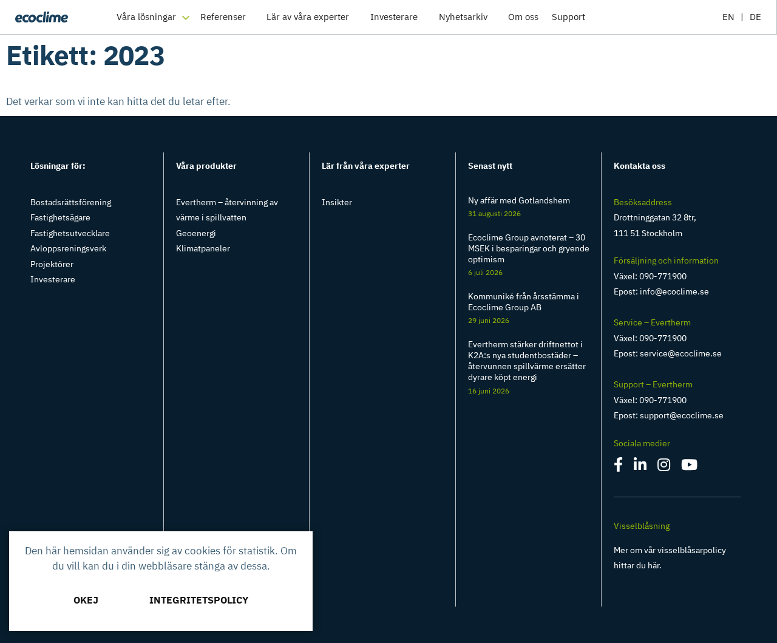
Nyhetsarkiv (463, 16)
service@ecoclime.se (681, 353)
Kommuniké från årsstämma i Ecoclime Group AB (523, 302)
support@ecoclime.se (682, 415)
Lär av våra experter (307, 16)
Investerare (394, 16)
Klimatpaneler (203, 248)
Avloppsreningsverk (68, 248)
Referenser (223, 16)
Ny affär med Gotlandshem (519, 200)
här (653, 565)
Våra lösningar (146, 16)
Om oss (523, 16)
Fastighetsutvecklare (70, 233)
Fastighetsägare (60, 217)
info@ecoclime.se (674, 291)
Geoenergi (196, 233)
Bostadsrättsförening (70, 202)
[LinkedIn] (641, 466)
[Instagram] (664, 466)
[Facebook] (619, 466)
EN (728, 16)
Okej (85, 600)
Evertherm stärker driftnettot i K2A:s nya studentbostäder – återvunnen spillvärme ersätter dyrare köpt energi (527, 361)
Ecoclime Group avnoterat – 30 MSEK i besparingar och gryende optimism (528, 248)
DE (755, 16)
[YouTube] (689, 466)
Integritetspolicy (198, 600)
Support (568, 16)
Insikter (337, 202)
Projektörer (51, 264)
